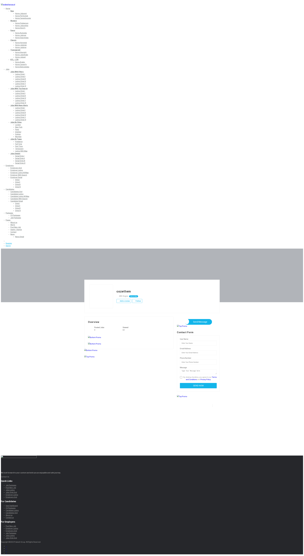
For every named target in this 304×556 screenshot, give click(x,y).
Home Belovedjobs (22, 67)
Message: (183, 367)
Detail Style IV (20, 163)
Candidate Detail (16, 201)
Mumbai (18, 137)
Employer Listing (16, 170)
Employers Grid (16, 168)
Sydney (18, 134)
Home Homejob (21, 43)
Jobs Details (15, 154)
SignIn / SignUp (16, 230)
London (18, 125)
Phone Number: (186, 358)
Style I (17, 180)
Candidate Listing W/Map (19, 196)
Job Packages (15, 218)
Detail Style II (20, 158)
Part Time (19, 146)
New (12, 11)
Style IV (18, 187)
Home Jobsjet (20, 57)
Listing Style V (20, 84)
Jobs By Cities (16, 122)
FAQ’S (12, 225)
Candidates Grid (16, 192)
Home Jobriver (20, 35)
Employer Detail (16, 177)
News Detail (19, 237)
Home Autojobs (21, 33)
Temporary (19, 149)
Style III (17, 184)
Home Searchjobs (21, 38)
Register (9, 243)
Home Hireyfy (20, 28)
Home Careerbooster (23, 18)
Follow (138, 301)
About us (13, 222)
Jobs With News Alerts (19, 105)
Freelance (19, 142)
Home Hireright (20, 52)
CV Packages (15, 215)
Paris (17, 129)
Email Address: (185, 349)
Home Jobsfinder (21, 55)
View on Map (133, 296)
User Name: (184, 339)
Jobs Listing (10, 490)
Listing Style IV (20, 81)
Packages (9, 213)
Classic (13, 40)
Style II (17, 182)
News (12, 234)
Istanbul (18, 132)
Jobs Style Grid (11, 492)
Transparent (15, 50)
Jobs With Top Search (19, 89)
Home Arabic (20, 62)
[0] (7, 241)
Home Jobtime (20, 47)
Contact (13, 232)
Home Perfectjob (21, 16)
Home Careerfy (21, 64)
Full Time (18, 144)
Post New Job (15, 227)
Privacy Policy (206, 379)
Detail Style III (20, 161)
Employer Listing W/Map (19, 173)
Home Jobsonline (21, 26)
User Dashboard (12, 506)
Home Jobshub (21, 45)
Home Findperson (21, 23)
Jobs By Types (16, 139)
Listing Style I (20, 74)
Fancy (12, 30)
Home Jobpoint (21, 13)
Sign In (8, 246)
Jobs (7, 69)
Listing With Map (21, 151)
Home (8, 8)
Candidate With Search (19, 199)
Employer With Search (18, 175)
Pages (8, 220)
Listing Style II (20, 77)
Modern (13, 21)
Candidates (10, 189)
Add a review (124, 301)
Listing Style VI (20, 86)
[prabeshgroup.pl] (8, 4)
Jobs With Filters (17, 72)
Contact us (10, 518)
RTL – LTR (14, 60)
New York (18, 127)
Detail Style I (19, 156)
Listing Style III (20, 79)
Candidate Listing (16, 194)
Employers (10, 166)
